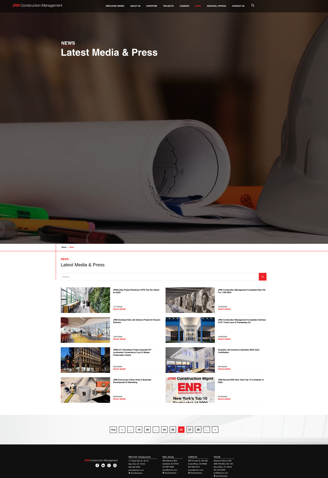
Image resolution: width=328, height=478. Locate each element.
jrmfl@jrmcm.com (221, 473)
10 (139, 429)
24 (164, 429)
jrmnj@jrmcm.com (169, 470)
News (198, 6)
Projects (168, 6)
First (113, 430)
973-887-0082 (168, 467)
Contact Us (238, 6)
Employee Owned (115, 6)
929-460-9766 (134, 467)
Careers (184, 6)
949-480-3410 (194, 467)
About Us (135, 6)
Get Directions (136, 473)
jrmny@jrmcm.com (136, 470)
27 (189, 429)
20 (147, 429)
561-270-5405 (219, 470)
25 (173, 429)
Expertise (151, 6)
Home (63, 247)
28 (198, 429)
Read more (119, 309)
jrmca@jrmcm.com (195, 470)
